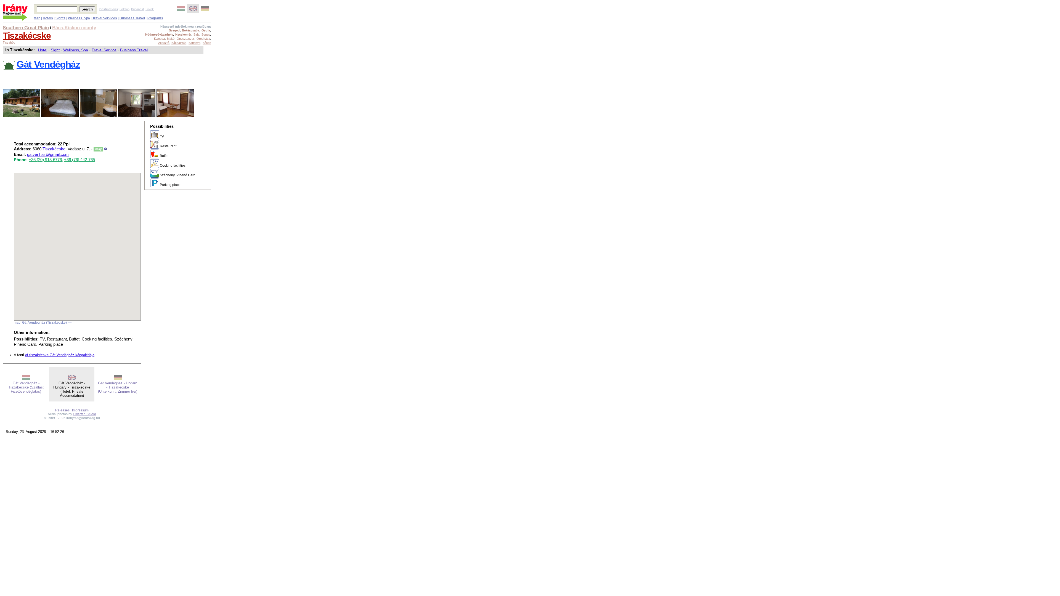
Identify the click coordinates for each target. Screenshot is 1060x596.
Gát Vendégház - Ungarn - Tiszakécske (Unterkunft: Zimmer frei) (117, 387)
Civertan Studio (84, 414)
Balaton (124, 9)
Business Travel (134, 50)
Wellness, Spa (75, 50)
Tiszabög (9, 42)
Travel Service (104, 50)
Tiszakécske (27, 36)
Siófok (149, 9)
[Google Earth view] (105, 149)
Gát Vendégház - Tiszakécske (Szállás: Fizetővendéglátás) (26, 387)
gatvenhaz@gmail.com (48, 154)
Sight (55, 50)
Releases (62, 410)
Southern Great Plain (26, 27)
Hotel (42, 50)
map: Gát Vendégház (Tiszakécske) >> (42, 322)
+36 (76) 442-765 (79, 160)
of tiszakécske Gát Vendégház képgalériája (59, 355)
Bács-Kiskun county (74, 27)
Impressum (80, 410)
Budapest (137, 9)
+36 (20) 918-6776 (45, 160)
